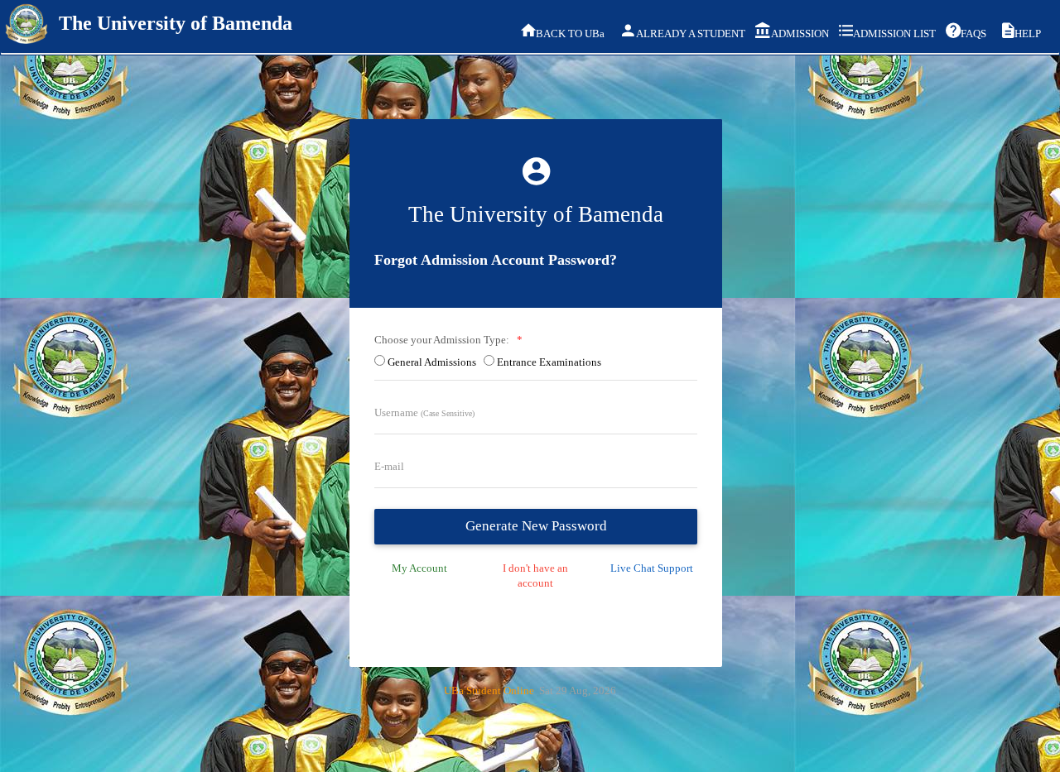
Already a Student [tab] (688, 33)
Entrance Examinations (551, 362)
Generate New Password (536, 526)
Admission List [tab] (893, 33)
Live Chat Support (651, 568)
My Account (419, 568)
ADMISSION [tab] (797, 33)
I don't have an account (535, 576)
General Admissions (434, 362)
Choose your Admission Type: (444, 339)
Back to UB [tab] (570, 33)
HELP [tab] (1027, 33)
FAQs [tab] (973, 33)
